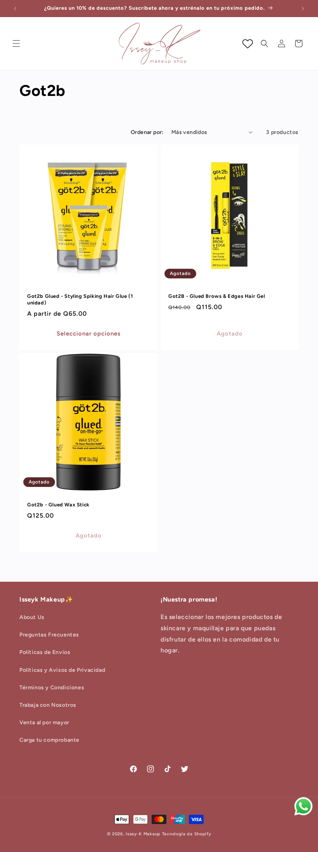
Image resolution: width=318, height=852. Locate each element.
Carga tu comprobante (49, 740)
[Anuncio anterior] (15, 8)
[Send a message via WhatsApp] (303, 806)
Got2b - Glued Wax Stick (58, 505)
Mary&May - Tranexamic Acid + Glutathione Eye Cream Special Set (89, 843)
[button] (16, 43)
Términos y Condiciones (51, 687)
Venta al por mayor (44, 722)
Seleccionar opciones (89, 333)
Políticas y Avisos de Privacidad (62, 670)
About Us (32, 617)
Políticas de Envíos (44, 652)
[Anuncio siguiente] (302, 8)
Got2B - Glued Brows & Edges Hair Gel (216, 296)
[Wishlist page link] (247, 43)
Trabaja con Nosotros (47, 705)
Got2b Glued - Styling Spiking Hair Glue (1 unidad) (80, 299)
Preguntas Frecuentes (49, 634)
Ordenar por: (147, 132)
